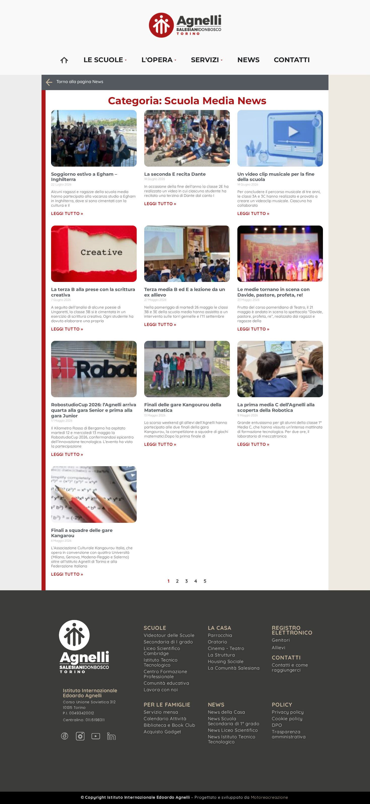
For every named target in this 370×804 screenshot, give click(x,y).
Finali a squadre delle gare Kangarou (82, 533)
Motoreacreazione (269, 797)
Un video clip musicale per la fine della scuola (275, 176)
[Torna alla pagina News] (49, 82)
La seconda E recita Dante (175, 174)
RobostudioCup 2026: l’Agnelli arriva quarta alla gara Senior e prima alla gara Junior (93, 410)
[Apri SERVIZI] (221, 60)
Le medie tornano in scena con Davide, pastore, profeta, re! (273, 292)
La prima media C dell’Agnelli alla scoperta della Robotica (276, 407)
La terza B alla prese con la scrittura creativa (93, 292)
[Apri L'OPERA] (175, 60)
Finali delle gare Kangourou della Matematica (182, 407)
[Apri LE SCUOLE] (125, 60)
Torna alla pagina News (79, 81)
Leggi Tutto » (67, 213)
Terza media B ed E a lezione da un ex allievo (184, 292)
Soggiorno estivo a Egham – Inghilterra (84, 176)
